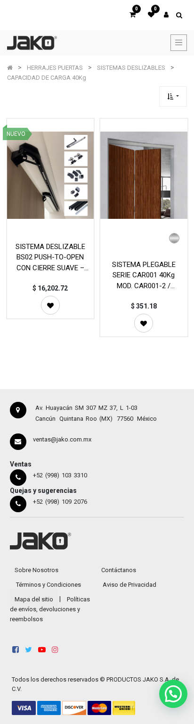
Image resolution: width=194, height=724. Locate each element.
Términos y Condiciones (48, 584)
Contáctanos (118, 570)
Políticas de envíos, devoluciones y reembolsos (50, 609)
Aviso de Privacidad (129, 584)
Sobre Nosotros (36, 570)
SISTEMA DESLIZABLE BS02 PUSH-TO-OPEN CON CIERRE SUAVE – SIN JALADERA (50, 257)
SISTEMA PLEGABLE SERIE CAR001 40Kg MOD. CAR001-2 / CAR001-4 (144, 275)
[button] (173, 96)
